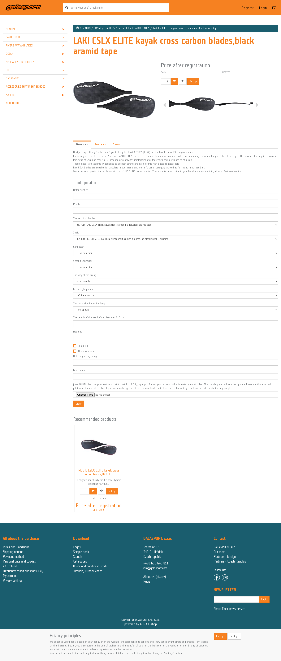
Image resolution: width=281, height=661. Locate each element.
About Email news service (229, 609)
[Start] (77, 28)
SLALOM (10, 29)
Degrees (77, 331)
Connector (78, 246)
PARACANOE (12, 78)
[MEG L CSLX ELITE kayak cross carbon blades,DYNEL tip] (99, 447)
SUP (8, 70)
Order (78, 403)
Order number (80, 190)
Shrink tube (84, 346)
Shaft (76, 232)
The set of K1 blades (84, 218)
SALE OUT (11, 94)
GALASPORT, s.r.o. (225, 547)
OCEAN (9, 53)
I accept (220, 636)
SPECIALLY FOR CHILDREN (20, 61)
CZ (274, 8)
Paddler (77, 204)
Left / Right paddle (83, 289)
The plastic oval (86, 351)
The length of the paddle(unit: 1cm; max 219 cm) (98, 317)
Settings (234, 636)
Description (82, 144)
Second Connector (82, 260)
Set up (193, 81)
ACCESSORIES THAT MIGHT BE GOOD (25, 86)
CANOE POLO (13, 37)
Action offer (13, 103)
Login (263, 8)
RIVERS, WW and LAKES (19, 45)
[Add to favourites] (183, 81)
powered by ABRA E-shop (140, 624)
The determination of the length (90, 303)
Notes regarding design (85, 356)
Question (117, 144)
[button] (62, 29)
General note (80, 370)
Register (247, 8)
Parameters (100, 144)
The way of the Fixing (84, 275)
